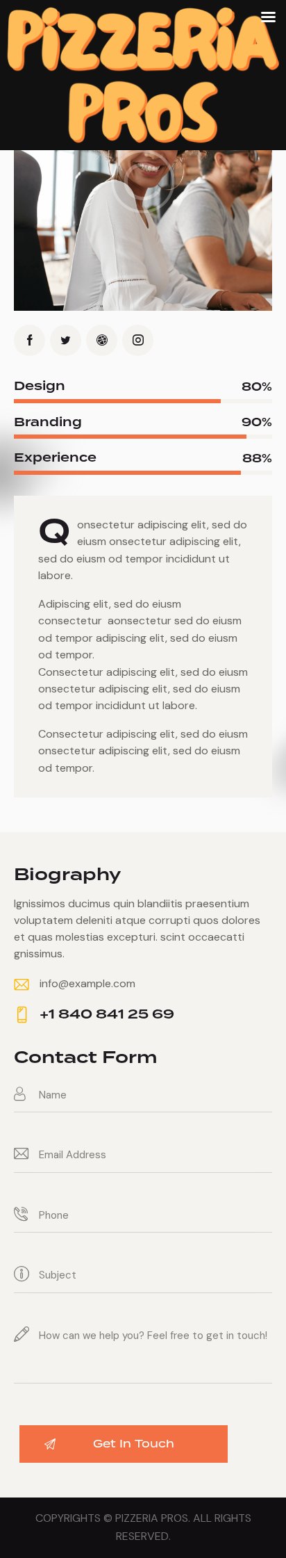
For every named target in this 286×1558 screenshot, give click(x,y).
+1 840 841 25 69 (107, 1015)
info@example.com (87, 983)
